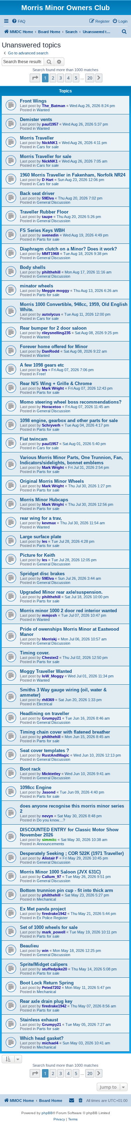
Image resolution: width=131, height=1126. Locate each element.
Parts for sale (48, 239)
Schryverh (51, 425)
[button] (35, 78)
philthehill (51, 272)
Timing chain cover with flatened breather (65, 732)
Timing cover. (35, 652)
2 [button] (53, 78)
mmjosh (49, 615)
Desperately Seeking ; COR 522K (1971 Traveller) (72, 853)
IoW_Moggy (53, 676)
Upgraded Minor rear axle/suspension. (61, 592)
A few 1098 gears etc (42, 365)
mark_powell (53, 932)
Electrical (44, 704)
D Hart (47, 180)
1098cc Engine (35, 787)
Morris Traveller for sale (45, 156)
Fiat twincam (34, 439)
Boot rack (30, 769)
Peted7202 (51, 987)
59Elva (48, 198)
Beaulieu (29, 945)
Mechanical (46, 899)
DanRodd (50, 351)
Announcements (50, 844)
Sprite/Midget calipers (43, 964)
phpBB (47, 1113)
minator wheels (36, 285)
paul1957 (50, 124)
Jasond (49, 792)
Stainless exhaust (39, 1019)
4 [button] (68, 78)
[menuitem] (19, 21)
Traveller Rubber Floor (44, 212)
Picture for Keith (37, 555)
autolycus (51, 314)
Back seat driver (37, 193)
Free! (41, 374)
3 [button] (60, 78)
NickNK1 (50, 143)
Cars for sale (48, 147)
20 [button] (89, 78)
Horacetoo (51, 407)
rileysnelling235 (56, 333)
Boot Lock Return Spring (47, 982)
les (44, 370)
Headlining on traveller (44, 713)
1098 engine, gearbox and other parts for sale (69, 420)
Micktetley (51, 774)
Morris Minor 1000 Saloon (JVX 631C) (60, 871)
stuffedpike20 (54, 969)
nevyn (47, 816)
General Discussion (53, 202)
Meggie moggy (55, 290)
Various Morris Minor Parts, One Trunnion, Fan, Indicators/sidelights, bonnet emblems (71, 460)
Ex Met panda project (43, 908)
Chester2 (50, 657)
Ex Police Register (52, 918)
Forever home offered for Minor (54, 346)
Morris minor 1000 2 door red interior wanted (68, 610)
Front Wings (33, 101)
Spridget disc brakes (42, 573)
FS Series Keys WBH (42, 230)
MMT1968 (50, 254)
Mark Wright (53, 388)
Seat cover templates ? (44, 750)
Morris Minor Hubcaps (44, 499)
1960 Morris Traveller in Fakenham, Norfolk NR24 (72, 175)
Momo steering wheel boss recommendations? (71, 402)
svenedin (50, 235)
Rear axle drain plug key (46, 1001)
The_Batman (53, 106)
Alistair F (50, 858)
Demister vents (36, 119)
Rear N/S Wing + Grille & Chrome (56, 383)
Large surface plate (40, 536)
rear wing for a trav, (41, 518)
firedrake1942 (54, 913)
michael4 (50, 1043)
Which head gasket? (42, 1038)
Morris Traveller (37, 138)
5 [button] (76, 78)
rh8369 (48, 700)
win (45, 950)
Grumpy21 (51, 718)
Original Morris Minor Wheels (52, 481)
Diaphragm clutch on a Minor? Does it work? (68, 249)
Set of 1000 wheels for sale (49, 927)
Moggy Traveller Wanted (46, 671)
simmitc (49, 840)
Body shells (32, 267)
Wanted (43, 110)
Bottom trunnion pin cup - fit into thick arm (66, 890)
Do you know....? (51, 820)
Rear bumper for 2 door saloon (53, 328)
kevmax (49, 523)
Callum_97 (51, 876)
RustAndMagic (55, 755)
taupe (47, 217)
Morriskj (49, 639)
